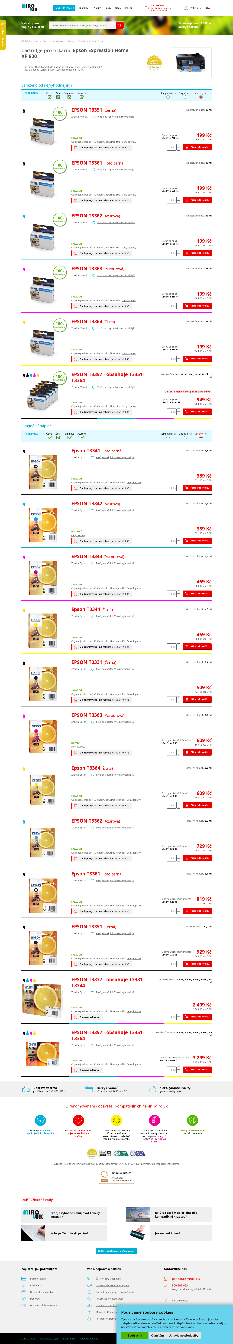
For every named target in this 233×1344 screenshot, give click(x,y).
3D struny (83, 7)
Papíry (108, 7)
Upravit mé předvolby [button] (183, 1335)
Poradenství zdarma (106, 1318)
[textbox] (82, 25)
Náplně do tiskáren (64, 7)
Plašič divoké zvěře (89, 1338)
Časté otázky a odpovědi (108, 1278)
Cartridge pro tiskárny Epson (90, 41)
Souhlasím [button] (135, 1335)
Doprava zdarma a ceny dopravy (112, 1285)
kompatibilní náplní (173, 740)
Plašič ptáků (68, 1338)
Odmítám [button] (157, 1335)
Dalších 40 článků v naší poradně (116, 1251)
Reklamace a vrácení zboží (109, 1298)
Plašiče (128, 7)
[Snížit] (178, 149)
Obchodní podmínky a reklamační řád (115, 1291)
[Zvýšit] (178, 145)
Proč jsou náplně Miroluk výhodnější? (116, 116)
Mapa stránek (28, 1338)
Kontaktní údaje (180, 1300)
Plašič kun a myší (49, 1338)
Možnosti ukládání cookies (109, 1312)
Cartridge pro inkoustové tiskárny (58, 41)
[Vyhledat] (120, 25)
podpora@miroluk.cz (186, 1279)
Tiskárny (96, 7)
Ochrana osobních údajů (108, 1305)
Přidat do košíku (199, 147)
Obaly (118, 7)
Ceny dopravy (129, 141)
